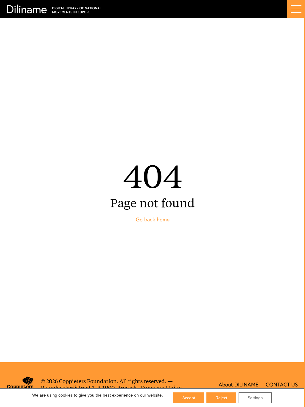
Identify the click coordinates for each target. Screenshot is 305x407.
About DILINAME (239, 384)
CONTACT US (282, 384)
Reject (221, 397)
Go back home (152, 219)
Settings (255, 397)
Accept (188, 397)
